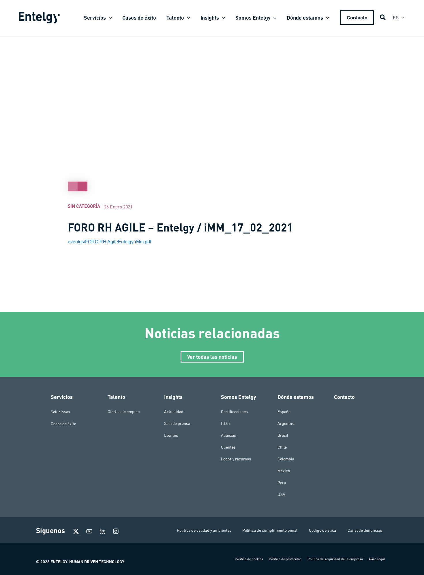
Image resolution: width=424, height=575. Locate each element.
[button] (109, 17)
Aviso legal (377, 559)
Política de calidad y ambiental (204, 530)
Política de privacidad (285, 559)
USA (281, 494)
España (283, 411)
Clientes (228, 447)
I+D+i (225, 423)
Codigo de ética (322, 530)
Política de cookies (249, 559)
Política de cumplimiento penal (269, 530)
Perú (281, 482)
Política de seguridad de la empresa (335, 559)
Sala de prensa (177, 423)
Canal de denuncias (365, 530)
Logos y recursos (236, 459)
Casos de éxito (63, 423)
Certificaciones (234, 411)
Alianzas (228, 435)
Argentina (286, 423)
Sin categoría (84, 206)
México (283, 470)
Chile (282, 447)
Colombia (285, 459)
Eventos (171, 435)
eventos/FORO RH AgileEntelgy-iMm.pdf (109, 241)
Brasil (282, 435)
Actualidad (173, 411)
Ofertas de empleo (124, 411)
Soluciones (60, 411)
